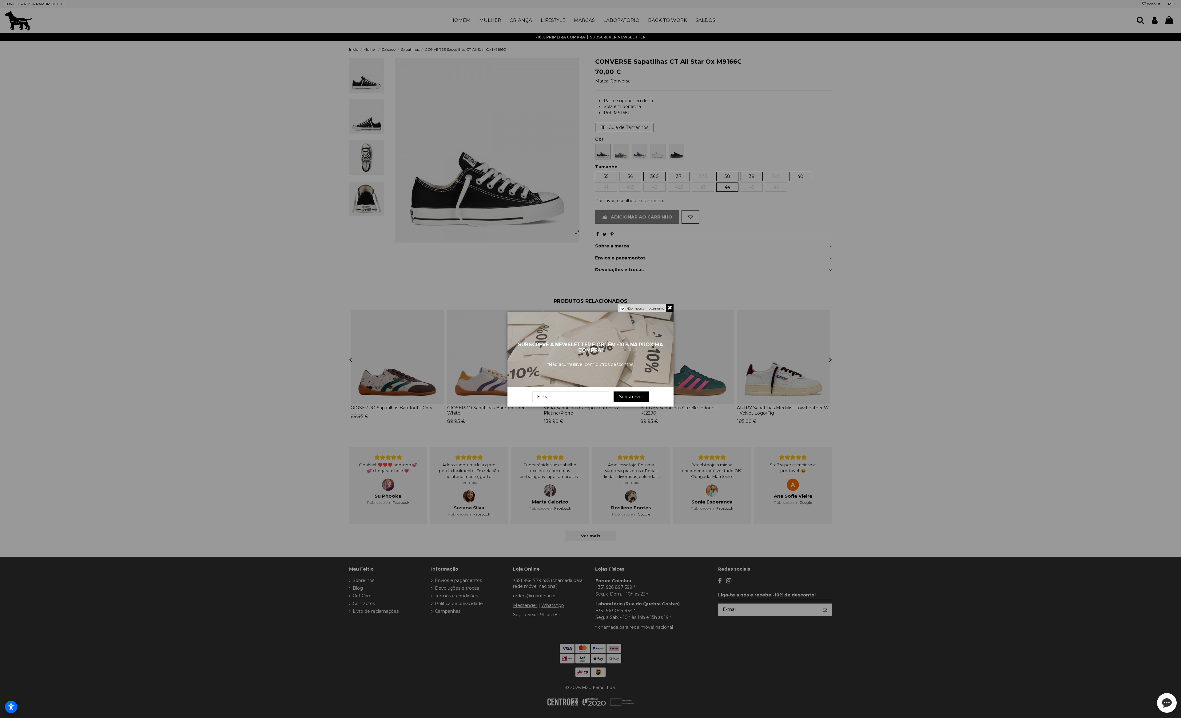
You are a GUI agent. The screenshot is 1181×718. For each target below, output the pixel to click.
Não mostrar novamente (645, 309)
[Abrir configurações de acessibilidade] (11, 707)
